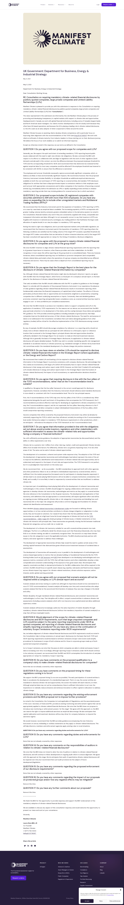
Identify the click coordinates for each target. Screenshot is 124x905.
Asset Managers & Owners (66, 870)
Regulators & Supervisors (65, 879)
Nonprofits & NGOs (63, 873)
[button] (120, 890)
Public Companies (63, 876)
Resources (61, 4)
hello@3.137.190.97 (29, 833)
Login (98, 4)
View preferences (114, 901)
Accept (87, 901)
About (102, 867)
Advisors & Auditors (64, 867)
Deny (101, 901)
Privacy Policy (110, 895)
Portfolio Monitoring (86, 879)
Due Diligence (84, 873)
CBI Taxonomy (46, 557)
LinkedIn (102, 873)
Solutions (50, 4)
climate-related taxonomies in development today (51, 509)
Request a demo (107, 4)
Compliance (83, 870)
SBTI (55, 557)
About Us (71, 4)
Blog (101, 870)
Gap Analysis (84, 876)
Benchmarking (84, 867)
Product (43, 4)
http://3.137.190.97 (80, 136)
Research (83, 882)
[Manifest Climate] (19, 864)
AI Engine (42, 867)
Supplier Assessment (86, 885)
